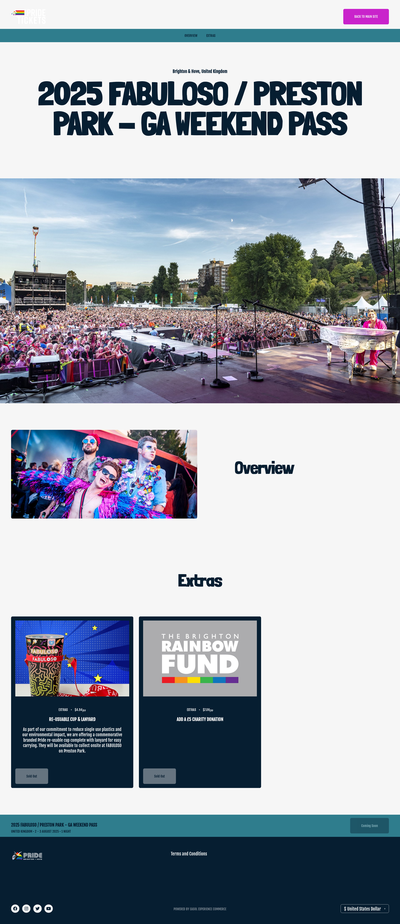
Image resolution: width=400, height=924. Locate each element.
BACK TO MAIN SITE (366, 16)
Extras (211, 35)
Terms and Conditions (189, 854)
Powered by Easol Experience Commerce (200, 909)
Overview (191, 35)
